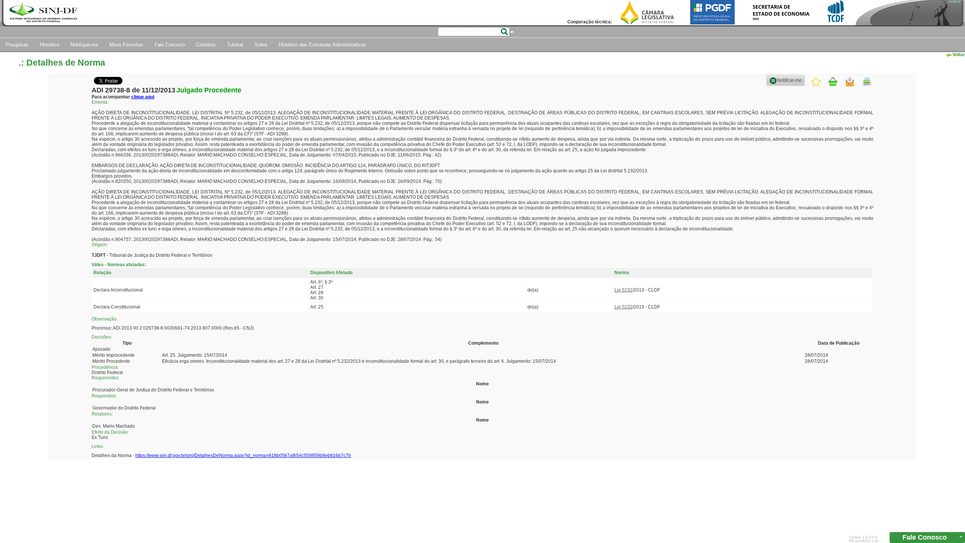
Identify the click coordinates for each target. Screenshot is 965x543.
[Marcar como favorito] (816, 81)
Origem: (100, 244)
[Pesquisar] (504, 32)
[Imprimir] (867, 81)
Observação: (105, 319)
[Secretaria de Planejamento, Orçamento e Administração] (781, 12)
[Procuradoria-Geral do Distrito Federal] (712, 12)
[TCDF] (836, 12)
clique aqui (142, 97)
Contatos (206, 45)
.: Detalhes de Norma (62, 62)
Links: (98, 446)
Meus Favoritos (126, 45)
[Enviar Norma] (850, 81)
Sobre (260, 45)
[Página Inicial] (44, 12)
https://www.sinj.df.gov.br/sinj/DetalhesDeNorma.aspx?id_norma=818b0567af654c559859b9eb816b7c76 (243, 455)
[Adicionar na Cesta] (833, 81)
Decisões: (102, 337)
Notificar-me (789, 80)
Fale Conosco (170, 45)
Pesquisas (17, 45)
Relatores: (102, 414)
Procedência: (105, 367)
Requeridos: (104, 396)
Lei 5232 (623, 290)
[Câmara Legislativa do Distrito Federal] (647, 12)
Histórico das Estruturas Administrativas (322, 45)
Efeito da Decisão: (110, 432)
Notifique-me (84, 45)
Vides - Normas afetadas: (119, 264)
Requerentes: (105, 377)
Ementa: (100, 102)
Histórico (49, 45)
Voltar (958, 54)
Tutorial (235, 45)
